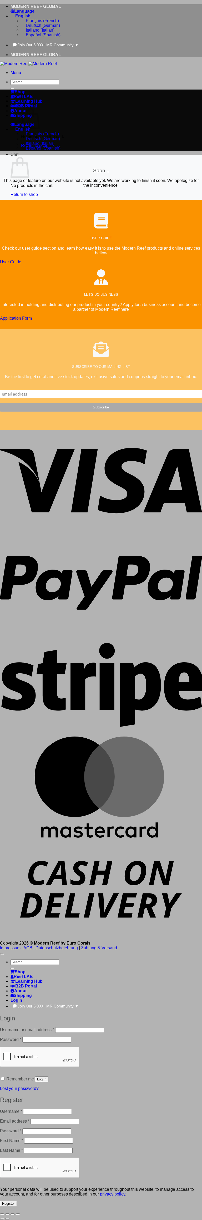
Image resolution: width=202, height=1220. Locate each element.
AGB (27, 948)
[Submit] (13, 88)
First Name (11, 1140)
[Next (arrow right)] (7, 1219)
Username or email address (27, 1030)
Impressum (10, 948)
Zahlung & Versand (99, 948)
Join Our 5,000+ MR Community (48, 45)
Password (10, 1039)
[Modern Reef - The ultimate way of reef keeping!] (28, 63)
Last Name (11, 1150)
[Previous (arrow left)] (2, 1219)
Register (8, 1204)
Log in (41, 1079)
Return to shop (24, 194)
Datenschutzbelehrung (57, 948)
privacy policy (112, 1194)
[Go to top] (2, 954)
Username (11, 1111)
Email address (14, 1121)
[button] (16, 72)
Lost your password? (19, 1088)
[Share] (13, 1214)
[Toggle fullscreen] (7, 1214)
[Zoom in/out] (2, 1214)
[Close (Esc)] (18, 1214)
